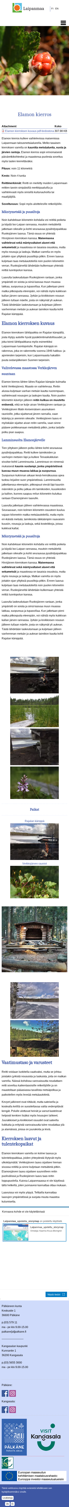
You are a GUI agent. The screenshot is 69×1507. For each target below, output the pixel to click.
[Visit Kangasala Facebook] (5, 1412)
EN (56, 8)
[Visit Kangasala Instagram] (12, 1412)
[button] (63, 23)
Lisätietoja (8, 1498)
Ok (7, 1504)
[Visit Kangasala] (45, 1454)
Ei (13, 1504)
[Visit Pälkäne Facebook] (5, 1395)
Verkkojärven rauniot (34, 863)
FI (52, 8)
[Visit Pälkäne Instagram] (12, 1395)
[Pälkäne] (14, 1454)
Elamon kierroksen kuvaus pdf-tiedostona (29, 131)
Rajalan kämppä (34, 821)
